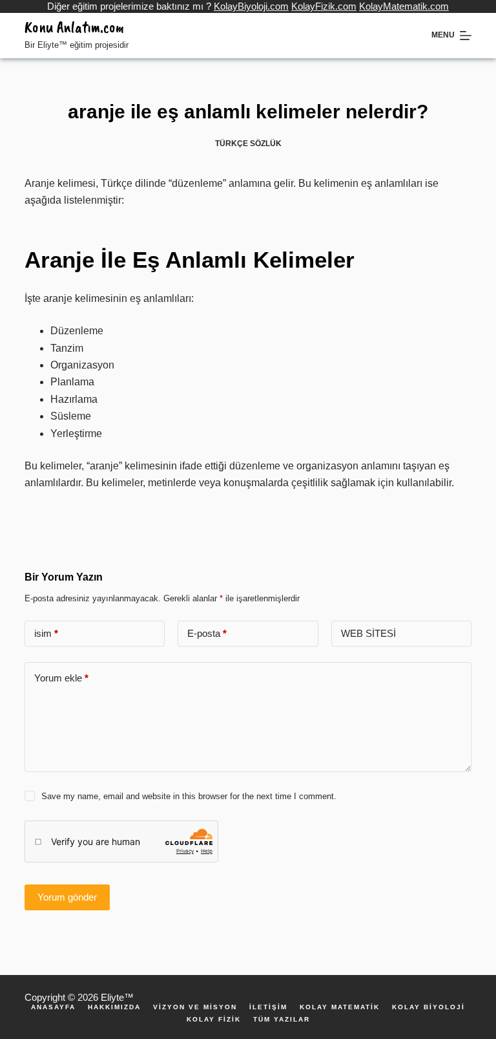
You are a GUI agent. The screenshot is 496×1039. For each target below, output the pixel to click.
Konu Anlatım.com (74, 27)
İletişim (268, 1007)
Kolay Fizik (214, 1019)
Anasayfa (53, 1007)
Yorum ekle (61, 677)
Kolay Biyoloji (428, 1007)
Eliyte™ (117, 997)
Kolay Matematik (340, 1007)
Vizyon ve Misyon (195, 1007)
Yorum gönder (67, 897)
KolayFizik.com (323, 6)
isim (46, 633)
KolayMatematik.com (404, 6)
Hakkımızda (114, 1007)
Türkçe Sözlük (248, 143)
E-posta (207, 633)
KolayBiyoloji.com (251, 6)
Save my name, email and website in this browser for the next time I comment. (188, 796)
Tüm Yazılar (281, 1019)
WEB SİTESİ (368, 633)
